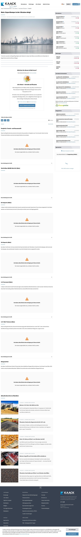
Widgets (5, 505)
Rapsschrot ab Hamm (61, 92)
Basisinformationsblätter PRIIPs (29, 511)
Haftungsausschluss (26, 503)
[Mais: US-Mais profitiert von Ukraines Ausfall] (9, 441)
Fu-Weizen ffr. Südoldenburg (62, 77)
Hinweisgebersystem (27, 508)
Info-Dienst (15, 8)
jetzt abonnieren (32, 102)
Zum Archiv (50, 124)
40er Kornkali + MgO (60, 130)
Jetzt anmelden (32, 73)
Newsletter (5, 523)
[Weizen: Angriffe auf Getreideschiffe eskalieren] (9, 458)
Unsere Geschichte (45, 500)
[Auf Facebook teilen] (5, 120)
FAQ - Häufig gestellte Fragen (28, 523)
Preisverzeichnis (26, 497)
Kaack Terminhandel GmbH (6, 8)
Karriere (43, 505)
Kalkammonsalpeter (60, 114)
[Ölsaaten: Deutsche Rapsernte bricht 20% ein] (9, 425)
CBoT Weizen (59, 31)
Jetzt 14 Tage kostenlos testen (27, 105)
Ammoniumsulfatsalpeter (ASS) (63, 140)
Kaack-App (5, 525)
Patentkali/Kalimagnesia (61, 135)
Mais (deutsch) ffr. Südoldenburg (63, 87)
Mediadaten (6, 511)
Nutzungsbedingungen (27, 500)
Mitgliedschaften (45, 503)
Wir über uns (44, 497)
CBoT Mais (58, 36)
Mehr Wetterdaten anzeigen (67, 168)
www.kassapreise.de (62, 102)
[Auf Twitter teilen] (8, 120)
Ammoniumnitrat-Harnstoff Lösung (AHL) (64, 119)
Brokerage (5, 495)
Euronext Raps (59, 21)
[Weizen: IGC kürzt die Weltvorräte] (9, 408)
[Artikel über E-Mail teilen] (2, 120)
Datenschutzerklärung (24, 534)
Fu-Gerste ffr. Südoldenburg (62, 82)
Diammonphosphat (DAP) (62, 125)
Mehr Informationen (22, 102)
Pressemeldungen (45, 508)
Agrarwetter (6, 520)
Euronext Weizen (60, 16)
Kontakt (43, 495)
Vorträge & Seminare (7, 508)
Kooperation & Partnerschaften (29, 520)
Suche (68, 4)
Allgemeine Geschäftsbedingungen (30, 495)
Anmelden (75, 4)
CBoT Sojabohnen (60, 41)
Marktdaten (6, 503)
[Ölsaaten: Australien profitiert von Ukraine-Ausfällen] (9, 475)
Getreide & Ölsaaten (23, 8)
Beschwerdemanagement (28, 505)
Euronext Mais (59, 26)
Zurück (2, 124)
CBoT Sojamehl (59, 46)
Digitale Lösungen (7, 500)
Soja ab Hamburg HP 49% (61, 97)
